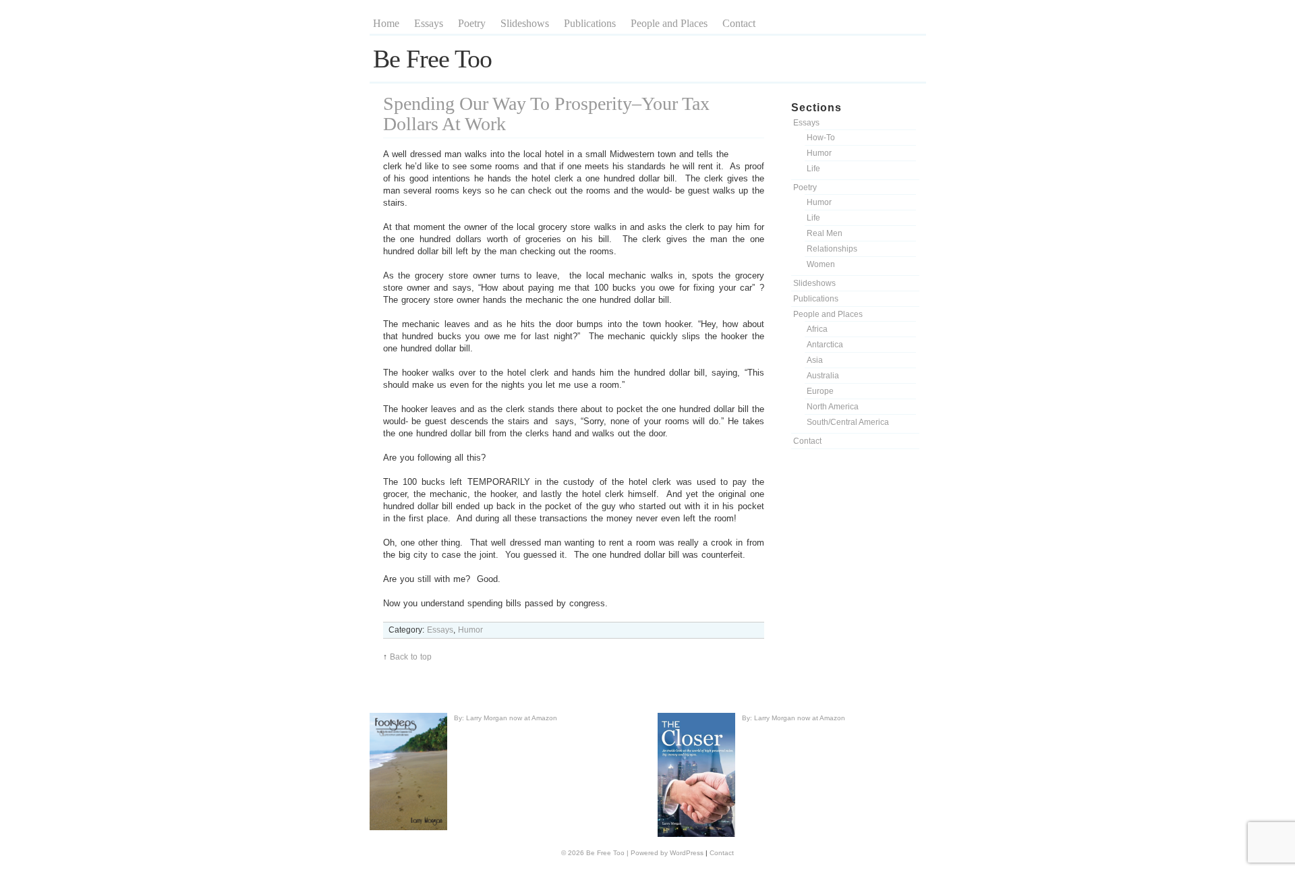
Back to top (411, 657)
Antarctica (825, 344)
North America (833, 406)
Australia (823, 375)
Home (386, 23)
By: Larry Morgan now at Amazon (505, 718)
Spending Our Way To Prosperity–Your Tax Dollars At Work (546, 113)
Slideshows (524, 23)
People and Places (669, 23)
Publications (590, 23)
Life (813, 168)
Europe (820, 391)
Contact (738, 23)
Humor (819, 153)
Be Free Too (432, 59)
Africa (817, 329)
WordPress (686, 852)
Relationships (832, 249)
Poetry (472, 23)
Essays (428, 23)
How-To (821, 137)
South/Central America (848, 422)
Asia (815, 360)
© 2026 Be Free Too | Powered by (615, 852)
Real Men (824, 233)
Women (821, 264)
